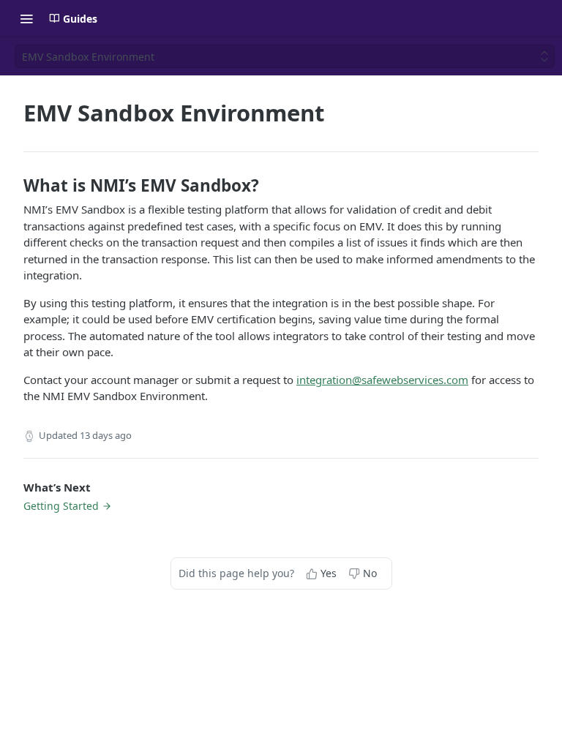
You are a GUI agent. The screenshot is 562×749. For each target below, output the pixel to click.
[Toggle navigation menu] (26, 18)
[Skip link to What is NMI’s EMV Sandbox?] (13, 186)
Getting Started (61, 506)
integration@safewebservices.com (382, 379)
